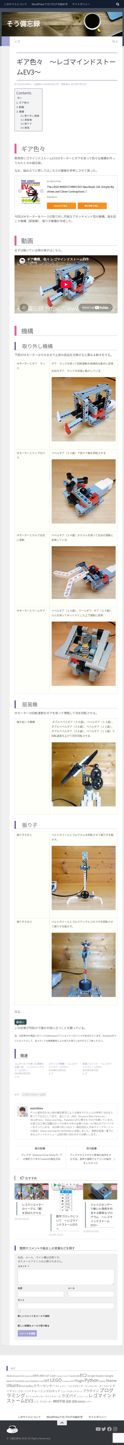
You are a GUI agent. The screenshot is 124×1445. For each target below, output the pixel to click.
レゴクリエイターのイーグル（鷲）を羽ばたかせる (33, 1208)
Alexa (9, 1375)
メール (71, 1288)
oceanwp (66, 1381)
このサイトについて (15, 4)
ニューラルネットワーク (71, 1391)
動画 (21, 107)
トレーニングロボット (46, 1391)
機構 (21, 111)
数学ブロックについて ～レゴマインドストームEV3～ (67, 1222)
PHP (72, 1381)
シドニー (64, 1386)
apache (29, 1376)
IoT (46, 1380)
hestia (27, 1381)
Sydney (102, 1381)
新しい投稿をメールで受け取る (33, 1325)
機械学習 (59, 1401)
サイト (21, 1300)
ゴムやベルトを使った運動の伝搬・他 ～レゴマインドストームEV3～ (29, 1067)
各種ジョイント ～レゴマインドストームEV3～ (97, 1065)
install (41, 1381)
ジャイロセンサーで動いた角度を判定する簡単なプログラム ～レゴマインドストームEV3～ (102, 1214)
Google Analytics (96, 1375)
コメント (24, 1266)
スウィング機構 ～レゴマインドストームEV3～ (63, 1065)
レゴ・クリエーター (43, 1401)
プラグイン (91, 1390)
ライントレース (53, 1396)
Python (91, 1380)
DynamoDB (75, 1375)
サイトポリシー (81, 4)
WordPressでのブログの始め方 (50, 4)
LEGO (56, 1380)
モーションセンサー (35, 1396)
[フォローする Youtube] (98, 1429)
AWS (36, 1375)
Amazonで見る (60, 205)
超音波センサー (85, 1401)
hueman (34, 1381)
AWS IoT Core (47, 1376)
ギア (57, 1386)
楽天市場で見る (91, 205)
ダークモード (105, 1386)
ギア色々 (24, 103)
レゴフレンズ (82, 1396)
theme (111, 1380)
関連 (27, 127)
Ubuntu (13, 1385)
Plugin (79, 1380)
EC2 (83, 1375)
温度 (68, 1401)
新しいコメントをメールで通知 (33, 1316)
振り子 (28, 123)
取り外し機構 (32, 115)
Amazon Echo (19, 1375)
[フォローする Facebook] (109, 1429)
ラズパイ (69, 1395)
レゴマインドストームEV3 (33, 1094)
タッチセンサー (92, 1386)
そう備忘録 (23, 23)
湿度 (74, 1401)
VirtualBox (27, 1386)
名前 (20, 1288)
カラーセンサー (44, 1385)
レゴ (17, 41)
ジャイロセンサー (76, 1386)
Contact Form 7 (62, 1376)
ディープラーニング (21, 1391)
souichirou (24, 84)
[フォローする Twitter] (103, 1429)
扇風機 (28, 119)
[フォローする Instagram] (115, 1429)
